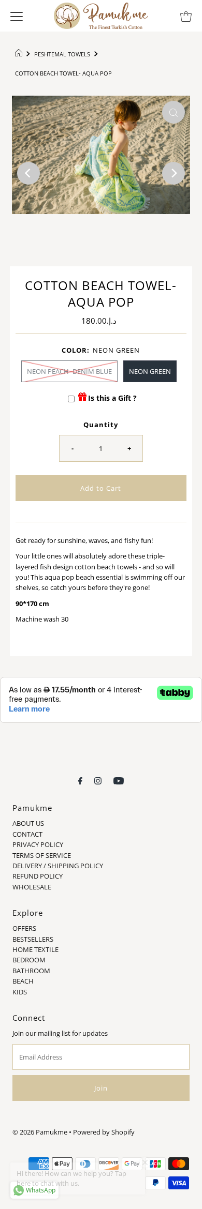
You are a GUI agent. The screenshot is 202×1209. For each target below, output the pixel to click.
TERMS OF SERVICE (41, 855)
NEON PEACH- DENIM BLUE (69, 371)
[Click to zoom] (173, 112)
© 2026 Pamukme (39, 1132)
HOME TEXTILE (35, 949)
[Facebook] (80, 780)
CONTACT (27, 834)
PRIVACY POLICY (37, 844)
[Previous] (28, 173)
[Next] (173, 173)
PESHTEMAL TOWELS (62, 54)
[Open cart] (186, 15)
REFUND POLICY (37, 876)
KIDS (19, 991)
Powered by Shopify (104, 1132)
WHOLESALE (31, 886)
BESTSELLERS (32, 939)
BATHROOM (31, 970)
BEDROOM (29, 959)
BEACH (23, 981)
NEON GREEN (150, 371)
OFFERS (24, 928)
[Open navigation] (17, 15)
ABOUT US (28, 823)
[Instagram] (98, 780)
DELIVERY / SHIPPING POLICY (57, 865)
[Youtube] (118, 780)
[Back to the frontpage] (20, 54)
